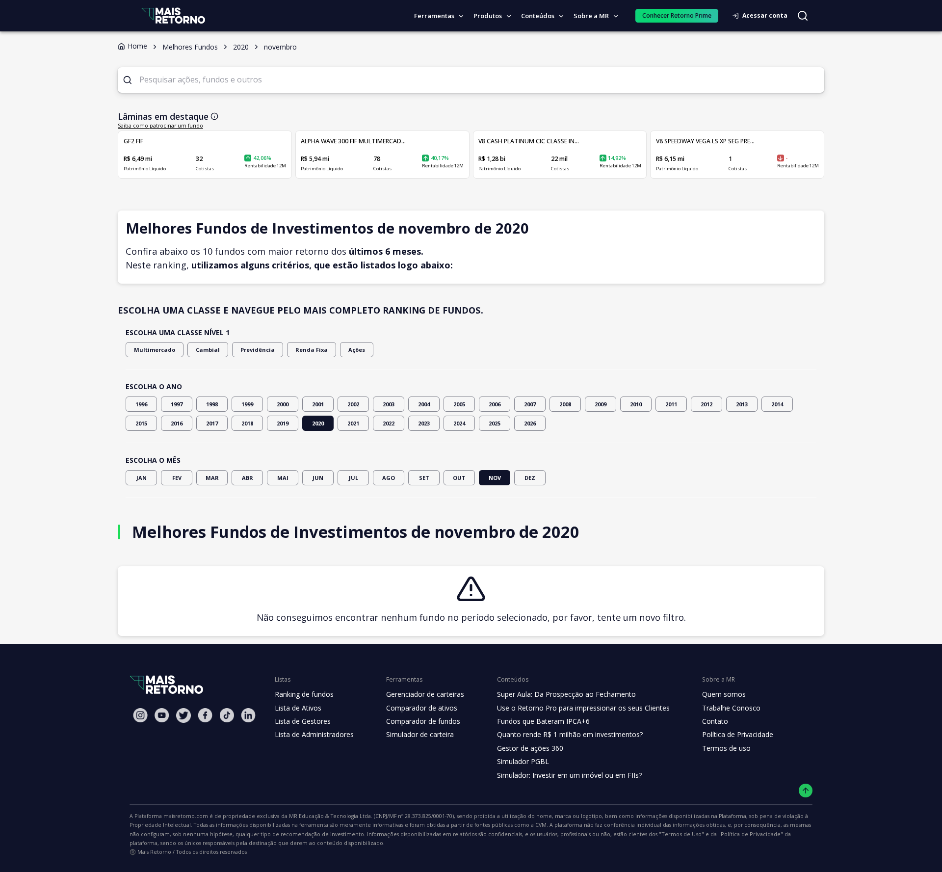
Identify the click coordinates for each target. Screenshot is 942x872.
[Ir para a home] (173, 15)
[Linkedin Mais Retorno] (248, 715)
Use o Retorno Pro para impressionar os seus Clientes (583, 708)
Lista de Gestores (303, 721)
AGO (388, 477)
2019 (282, 423)
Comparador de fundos (423, 721)
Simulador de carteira (420, 734)
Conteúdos (537, 15)
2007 (530, 404)
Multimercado (154, 349)
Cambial (208, 349)
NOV (495, 477)
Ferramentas (434, 15)
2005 (459, 404)
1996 (141, 404)
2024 (459, 423)
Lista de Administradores (314, 734)
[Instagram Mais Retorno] (140, 715)
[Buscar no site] (802, 16)
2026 (530, 423)
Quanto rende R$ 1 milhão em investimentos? (570, 734)
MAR (212, 477)
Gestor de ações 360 (530, 748)
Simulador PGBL (523, 761)
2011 (671, 404)
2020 (318, 423)
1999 (247, 404)
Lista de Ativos (298, 708)
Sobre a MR (591, 15)
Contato (715, 721)
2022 (388, 423)
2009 (600, 404)
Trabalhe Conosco (731, 708)
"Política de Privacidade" (750, 834)
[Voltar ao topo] (806, 791)
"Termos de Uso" (681, 834)
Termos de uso (726, 748)
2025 (494, 423)
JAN (141, 477)
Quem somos (724, 694)
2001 (318, 404)
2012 (706, 404)
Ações (356, 349)
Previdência (257, 349)
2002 (353, 404)
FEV (177, 477)
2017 (212, 423)
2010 (636, 404)
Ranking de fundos (304, 694)
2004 (424, 404)
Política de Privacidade (737, 734)
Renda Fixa (311, 349)
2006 (494, 404)
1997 (177, 404)
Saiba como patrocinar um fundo (160, 125)
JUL (353, 477)
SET (424, 477)
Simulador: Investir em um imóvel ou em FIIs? (569, 775)
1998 (212, 404)
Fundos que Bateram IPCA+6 (543, 721)
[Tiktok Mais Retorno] (226, 715)
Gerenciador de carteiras (425, 694)
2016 (177, 423)
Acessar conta (764, 15)
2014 (777, 404)
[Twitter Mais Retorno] (183, 715)
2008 (565, 404)
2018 (247, 423)
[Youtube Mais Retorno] (162, 715)
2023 (424, 423)
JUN (318, 477)
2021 (353, 423)
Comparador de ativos (421, 708)
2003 (388, 404)
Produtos (487, 15)
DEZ (529, 477)
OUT (459, 477)
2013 (742, 404)
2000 (282, 404)
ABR (247, 477)
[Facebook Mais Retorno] (205, 715)
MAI (282, 477)
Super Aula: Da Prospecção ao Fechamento (566, 694)
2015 (141, 423)
